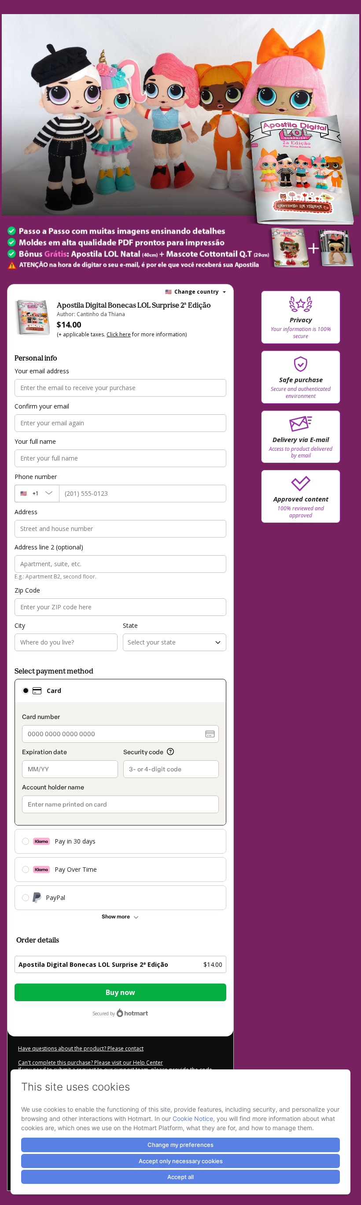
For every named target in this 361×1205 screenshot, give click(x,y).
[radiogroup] (120, 794)
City (20, 625)
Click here (119, 334)
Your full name (35, 441)
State (130, 625)
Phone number (36, 476)
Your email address (42, 371)
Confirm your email (42, 406)
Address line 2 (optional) (49, 547)
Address (26, 512)
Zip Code (27, 590)
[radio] (25, 690)
